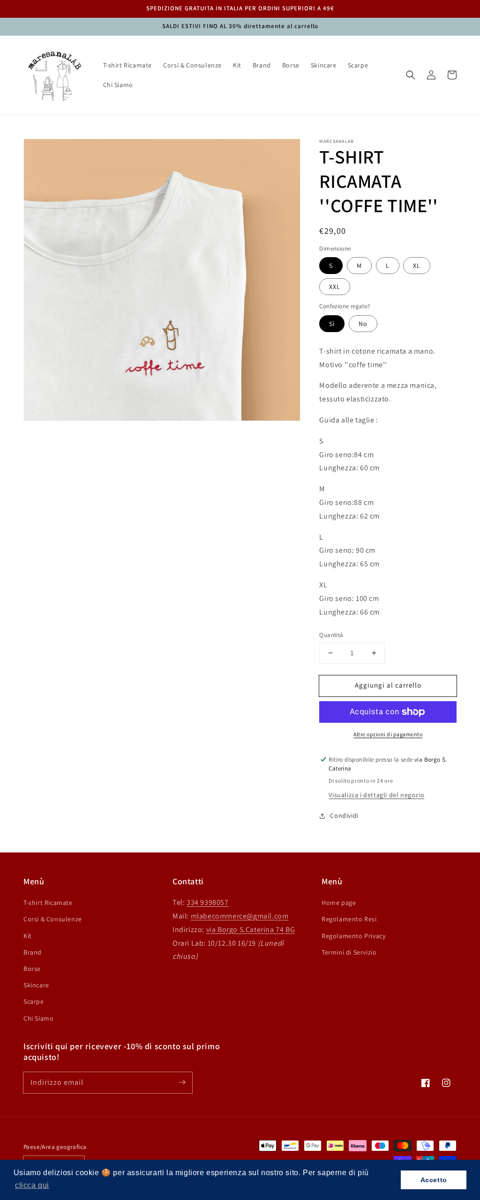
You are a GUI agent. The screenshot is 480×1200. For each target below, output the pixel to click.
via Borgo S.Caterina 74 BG (250, 929)
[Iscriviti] (182, 1082)
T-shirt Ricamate (48, 902)
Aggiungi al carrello (388, 685)
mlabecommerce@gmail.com (240, 916)
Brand (32, 952)
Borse (32, 968)
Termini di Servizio (349, 952)
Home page (339, 902)
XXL (334, 286)
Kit (27, 936)
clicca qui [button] (32, 1185)
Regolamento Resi (349, 919)
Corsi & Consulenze (52, 919)
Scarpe (33, 1001)
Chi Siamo (38, 1018)
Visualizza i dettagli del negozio (376, 795)
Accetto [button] (433, 1180)
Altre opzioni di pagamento (387, 734)
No (363, 323)
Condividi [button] (344, 815)
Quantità (331, 635)
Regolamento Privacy (353, 936)
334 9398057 (208, 902)
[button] (410, 75)
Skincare (36, 985)
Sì (332, 323)
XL (416, 265)
